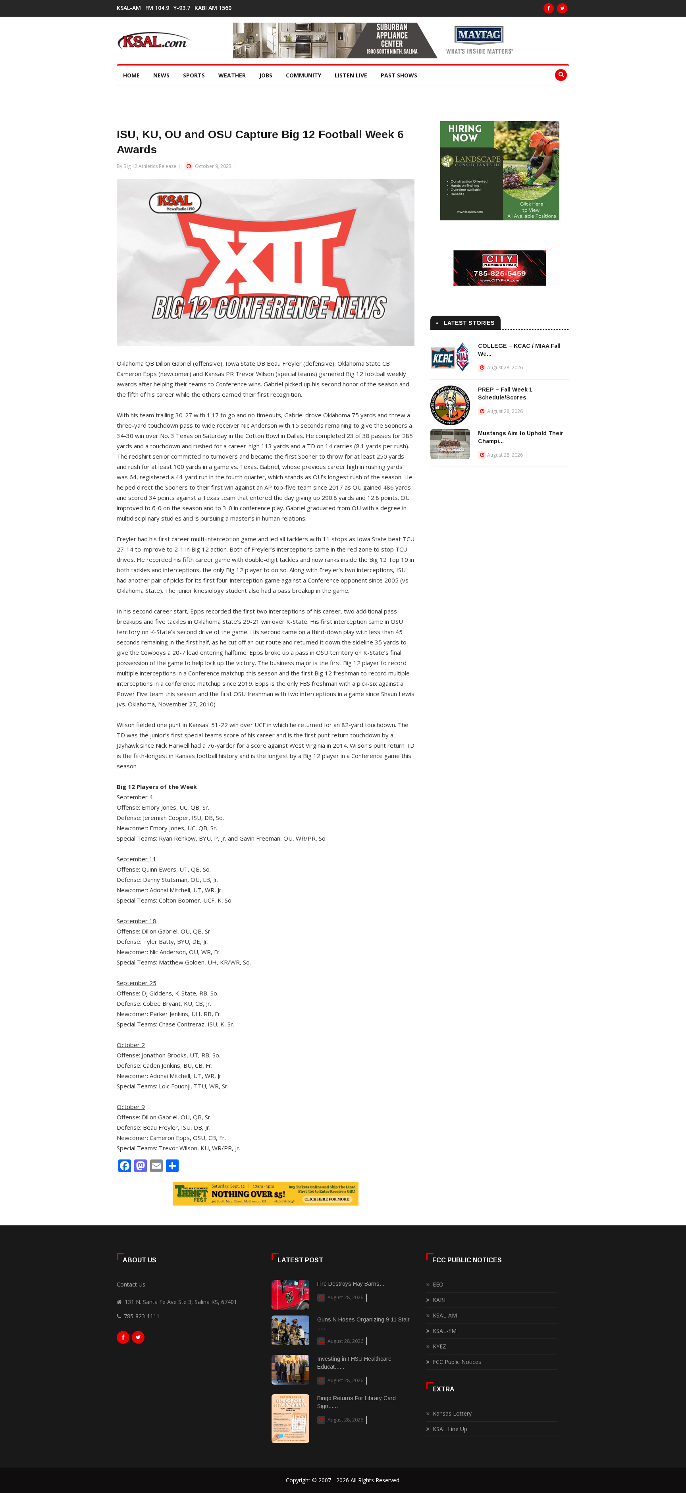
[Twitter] (562, 8)
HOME (131, 75)
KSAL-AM (129, 8)
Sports (194, 75)
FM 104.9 (157, 8)
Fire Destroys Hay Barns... (350, 1284)
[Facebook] (548, 8)
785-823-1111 (142, 1316)
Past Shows (399, 75)
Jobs (265, 75)
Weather (232, 75)
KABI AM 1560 (213, 8)
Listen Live (351, 75)
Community (303, 75)
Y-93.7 (181, 8)
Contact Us (131, 1284)
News (161, 75)
